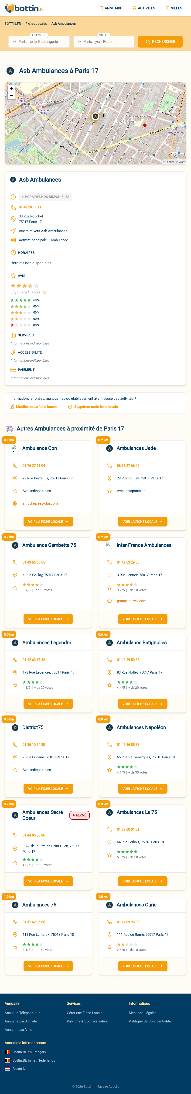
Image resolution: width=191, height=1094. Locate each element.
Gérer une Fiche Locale (84, 1013)
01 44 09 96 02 (128, 922)
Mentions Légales (143, 1013)
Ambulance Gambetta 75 (49, 545)
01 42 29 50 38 (128, 660)
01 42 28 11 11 (30, 207)
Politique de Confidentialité (150, 1021)
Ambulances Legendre (46, 642)
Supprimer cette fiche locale (96, 407)
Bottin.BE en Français (29, 1052)
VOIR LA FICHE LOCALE (45, 521)
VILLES (176, 8)
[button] (95, 117)
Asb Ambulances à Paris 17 (59, 71)
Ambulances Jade (136, 448)
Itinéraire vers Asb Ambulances (43, 231)
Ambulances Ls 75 (137, 812)
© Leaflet (168, 162)
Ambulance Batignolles (142, 642)
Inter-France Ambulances (144, 545)
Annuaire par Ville (18, 1030)
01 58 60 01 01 (128, 829)
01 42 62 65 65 (34, 922)
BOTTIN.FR (13, 23)
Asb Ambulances (63, 23)
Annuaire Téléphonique (22, 1013)
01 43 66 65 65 (34, 562)
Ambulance (59, 240)
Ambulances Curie (137, 905)
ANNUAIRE (113, 8)
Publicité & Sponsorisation (87, 1021)
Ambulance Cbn (39, 448)
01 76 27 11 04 (34, 466)
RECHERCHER (163, 41)
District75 (33, 727)
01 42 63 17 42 (34, 660)
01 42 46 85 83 (128, 745)
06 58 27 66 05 (128, 466)
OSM (182, 162)
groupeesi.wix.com (131, 601)
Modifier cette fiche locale (36, 407)
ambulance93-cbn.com (40, 503)
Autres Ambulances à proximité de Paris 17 (70, 428)
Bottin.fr (90, 1086)
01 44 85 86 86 (34, 835)
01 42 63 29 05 (128, 562)
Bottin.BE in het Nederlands (34, 1060)
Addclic (114, 1086)
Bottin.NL (20, 1069)
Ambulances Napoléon (141, 727)
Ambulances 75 (39, 905)
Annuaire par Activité (21, 1021)
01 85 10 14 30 (34, 745)
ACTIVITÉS (146, 8)
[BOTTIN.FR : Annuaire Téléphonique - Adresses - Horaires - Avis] (28, 8)
